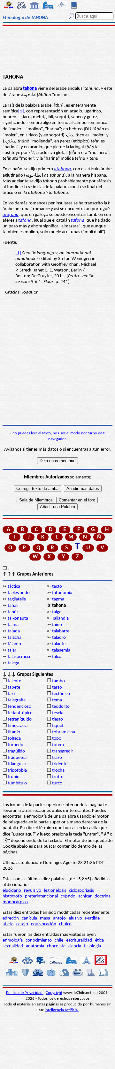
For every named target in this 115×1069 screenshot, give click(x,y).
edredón (11, 918)
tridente (59, 764)
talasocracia (19, 656)
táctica (14, 586)
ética (99, 940)
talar (12, 650)
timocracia (17, 725)
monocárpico (15, 902)
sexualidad (13, 946)
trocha (58, 770)
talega (13, 663)
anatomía (35, 946)
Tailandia (60, 618)
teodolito (61, 706)
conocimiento (39, 940)
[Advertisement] (57, 50)
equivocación (43, 924)
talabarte (60, 631)
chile (59, 940)
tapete (14, 687)
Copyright (54, 993)
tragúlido (16, 751)
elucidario (12, 890)
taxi (11, 693)
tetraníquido (20, 719)
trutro (58, 777)
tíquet (58, 725)
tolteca (14, 738)
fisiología (92, 946)
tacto (57, 586)
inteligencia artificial (62, 1010)
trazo (57, 757)
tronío (13, 777)
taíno (57, 624)
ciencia (74, 946)
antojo (59, 918)
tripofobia (17, 770)
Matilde (92, 918)
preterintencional (41, 896)
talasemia (61, 650)
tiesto (57, 719)
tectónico (61, 693)
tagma (58, 599)
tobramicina (63, 732)
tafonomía (62, 593)
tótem (58, 745)
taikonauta (18, 618)
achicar (85, 896)
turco (57, 783)
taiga (56, 612)
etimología (13, 940)
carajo (22, 924)
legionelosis (55, 890)
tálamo (14, 644)
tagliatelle (17, 599)
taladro (59, 637)
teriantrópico (20, 713)
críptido (68, 896)
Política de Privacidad (24, 993)
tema (57, 700)
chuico (65, 924)
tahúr (13, 612)
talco (56, 656)
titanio (14, 732)
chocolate (56, 946)
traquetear (18, 757)
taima (13, 624)
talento (14, 681)
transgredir (62, 751)
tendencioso (19, 706)
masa (45, 918)
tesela (57, 713)
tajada (14, 631)
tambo (58, 681)
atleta (8, 924)
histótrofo (12, 896)
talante (58, 644)
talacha (14, 637)
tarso (57, 687)
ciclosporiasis (81, 890)
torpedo (15, 745)
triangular (17, 764)
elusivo (75, 918)
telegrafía (17, 700)
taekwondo (19, 593)
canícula (29, 918)
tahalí (13, 605)
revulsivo (32, 890)
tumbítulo (17, 783)
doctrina (103, 896)
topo (56, 738)
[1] (21, 111)
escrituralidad (79, 940)
